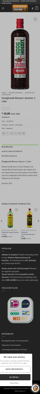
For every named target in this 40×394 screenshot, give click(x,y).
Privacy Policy (14, 383)
